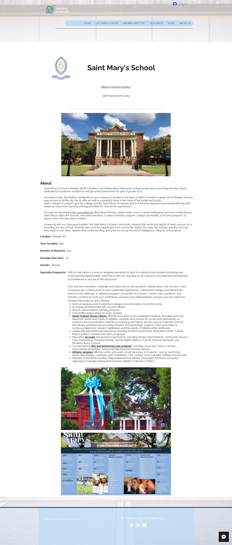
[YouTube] (144, 525)
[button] (134, 23)
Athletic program (82, 352)
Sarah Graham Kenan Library (89, 316)
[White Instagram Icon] (138, 525)
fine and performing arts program (111, 346)
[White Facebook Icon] (131, 525)
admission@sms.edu (116, 95)
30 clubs (90, 337)
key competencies (82, 212)
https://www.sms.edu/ (116, 86)
